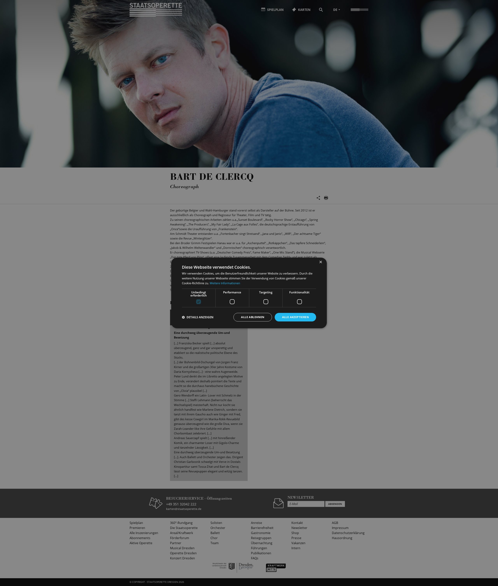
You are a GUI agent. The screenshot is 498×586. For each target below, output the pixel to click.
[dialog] (249, 293)
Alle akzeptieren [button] (295, 317)
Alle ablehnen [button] (252, 317)
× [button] (320, 262)
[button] (197, 317)
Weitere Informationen (225, 283)
